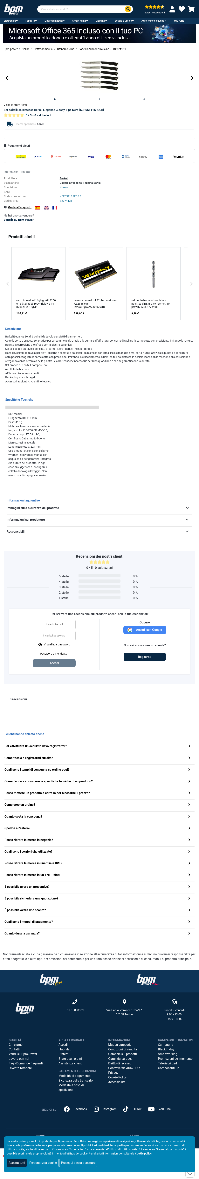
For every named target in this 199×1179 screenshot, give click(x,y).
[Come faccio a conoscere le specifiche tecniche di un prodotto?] (189, 782)
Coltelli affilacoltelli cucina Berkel (80, 182)
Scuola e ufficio (123, 20)
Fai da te (30, 20)
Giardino (100, 20)
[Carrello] (191, 10)
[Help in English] (46, 208)
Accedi (63, 1045)
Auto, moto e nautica (152, 20)
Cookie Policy (117, 1077)
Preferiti (63, 1054)
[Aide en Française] (55, 208)
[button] (7, 78)
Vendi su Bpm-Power (23, 1054)
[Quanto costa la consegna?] (189, 817)
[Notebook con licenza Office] (99, 33)
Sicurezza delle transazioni (76, 1080)
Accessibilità (117, 1082)
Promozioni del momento (175, 1059)
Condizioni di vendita (122, 1049)
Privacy (113, 1073)
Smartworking (167, 1054)
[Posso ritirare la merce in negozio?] (189, 840)
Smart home (79, 20)
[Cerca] (128, 9)
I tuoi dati (64, 1049)
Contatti (14, 1049)
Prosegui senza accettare (78, 1163)
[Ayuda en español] (37, 208)
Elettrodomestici (54, 20)
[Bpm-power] (13, 9)
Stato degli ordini (70, 1059)
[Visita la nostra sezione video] (148, 979)
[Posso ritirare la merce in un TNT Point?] (189, 875)
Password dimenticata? (54, 653)
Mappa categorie (119, 1045)
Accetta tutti (17, 1163)
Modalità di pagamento (74, 1076)
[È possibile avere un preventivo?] (189, 887)
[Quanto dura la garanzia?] (189, 934)
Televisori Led (167, 1063)
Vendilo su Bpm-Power (18, 220)
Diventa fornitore (20, 1068)
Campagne (165, 1045)
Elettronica (10, 20)
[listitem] (38, 283)
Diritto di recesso (119, 1063)
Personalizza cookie (43, 1163)
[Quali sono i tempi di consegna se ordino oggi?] (189, 770)
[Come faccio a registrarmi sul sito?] (189, 758)
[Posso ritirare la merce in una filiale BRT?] (189, 863)
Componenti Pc (168, 1068)
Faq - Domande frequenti (26, 1063)
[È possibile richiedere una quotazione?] (189, 899)
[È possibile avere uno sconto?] (189, 910)
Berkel (64, 178)
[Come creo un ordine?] (189, 805)
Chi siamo (16, 1045)
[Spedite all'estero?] (189, 828)
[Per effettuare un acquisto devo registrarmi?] (189, 746)
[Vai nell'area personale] (173, 9)
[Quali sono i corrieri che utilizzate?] (189, 852)
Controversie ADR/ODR (124, 1068)
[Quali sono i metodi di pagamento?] (189, 922)
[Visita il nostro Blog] (50, 979)
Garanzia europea (120, 1059)
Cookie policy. (143, 1153)
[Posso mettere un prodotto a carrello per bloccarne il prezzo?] (189, 793)
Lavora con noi (19, 1059)
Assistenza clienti (70, 1063)
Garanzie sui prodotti (122, 1054)
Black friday (166, 1049)
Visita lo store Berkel (16, 104)
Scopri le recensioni (155, 12)
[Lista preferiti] (182, 10)
